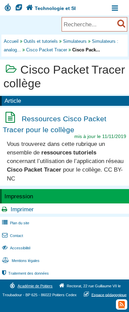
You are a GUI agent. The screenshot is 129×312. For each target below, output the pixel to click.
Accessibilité (16, 248)
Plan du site (15, 223)
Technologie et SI (51, 8)
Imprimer (22, 209)
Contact (12, 236)
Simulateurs (75, 41)
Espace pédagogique (109, 294)
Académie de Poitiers (35, 286)
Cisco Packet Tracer (46, 49)
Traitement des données (25, 273)
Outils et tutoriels (41, 41)
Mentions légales (21, 261)
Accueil (11, 41)
